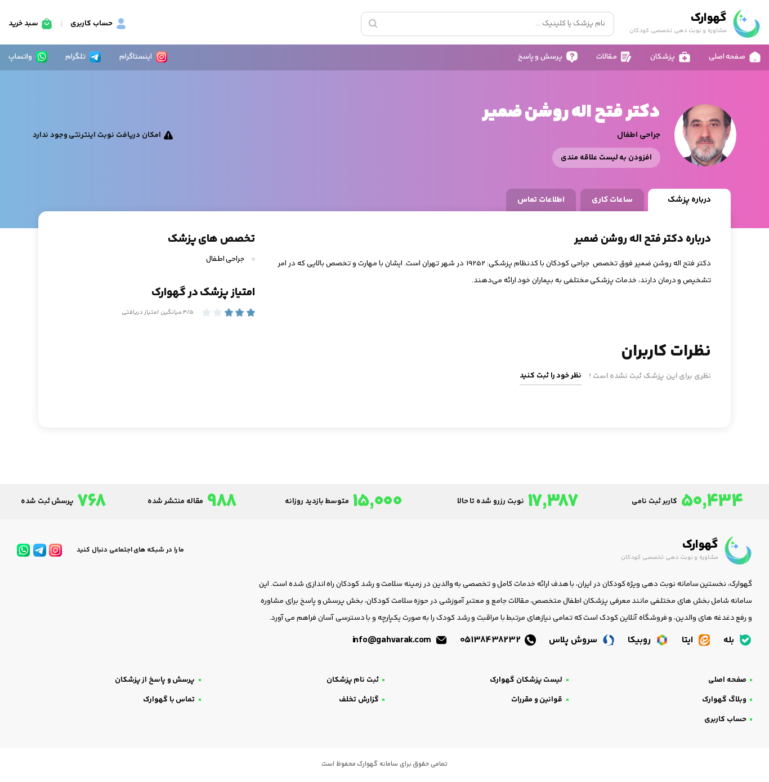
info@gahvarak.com (392, 640)
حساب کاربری (725, 719)
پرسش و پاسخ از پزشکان (155, 680)
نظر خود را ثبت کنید (551, 375)
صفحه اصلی (727, 680)
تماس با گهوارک (169, 699)
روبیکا (640, 640)
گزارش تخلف (359, 699)
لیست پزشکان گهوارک (526, 680)
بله (729, 640)
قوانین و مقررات (536, 699)
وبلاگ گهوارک (724, 699)
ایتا (688, 640)
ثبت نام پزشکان (353, 680)
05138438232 (491, 640)
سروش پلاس (574, 640)
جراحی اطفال (226, 259)
